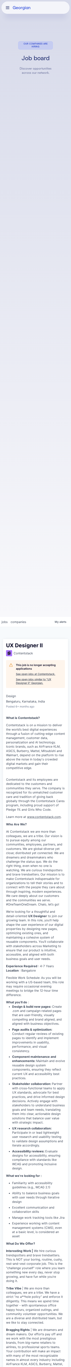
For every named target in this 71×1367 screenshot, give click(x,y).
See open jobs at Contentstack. (35, 674)
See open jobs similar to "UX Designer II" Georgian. (33, 681)
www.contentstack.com (44, 817)
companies (18, 622)
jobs (5, 622)
